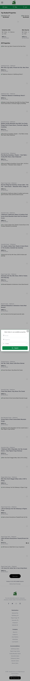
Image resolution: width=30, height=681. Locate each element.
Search (16, 348)
